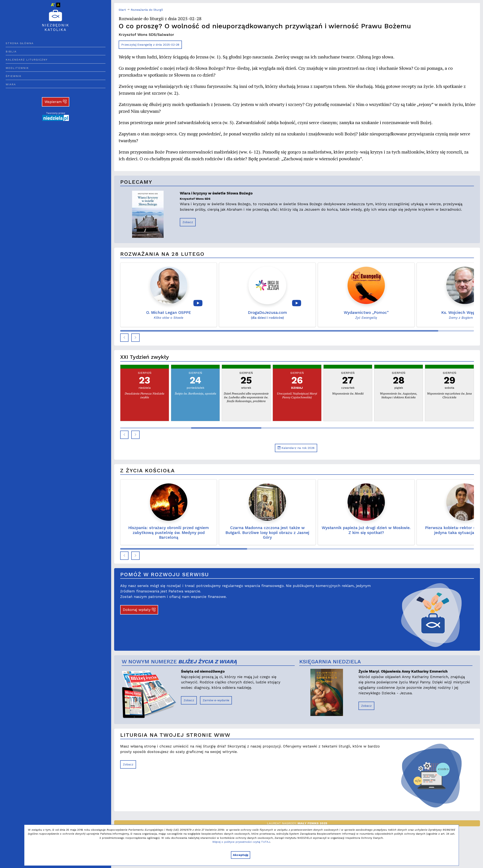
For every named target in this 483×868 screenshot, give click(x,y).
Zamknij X (275, 388)
